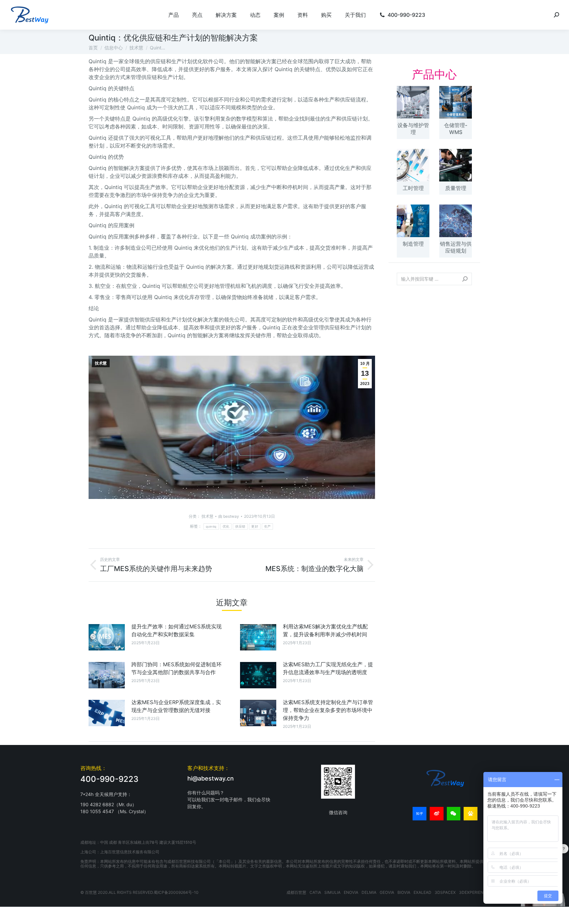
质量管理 (455, 188)
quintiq (211, 526)
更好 (254, 526)
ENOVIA (351, 892)
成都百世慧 (296, 892)
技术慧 (101, 363)
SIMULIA (332, 892)
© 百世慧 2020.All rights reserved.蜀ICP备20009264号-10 (139, 892)
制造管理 (413, 243)
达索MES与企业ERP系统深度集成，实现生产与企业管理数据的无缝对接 (176, 706)
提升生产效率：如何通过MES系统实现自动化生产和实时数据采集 (176, 630)
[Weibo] (437, 814)
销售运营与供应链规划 (456, 247)
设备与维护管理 (413, 128)
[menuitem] (173, 15)
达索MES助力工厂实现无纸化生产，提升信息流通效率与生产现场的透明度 (328, 668)
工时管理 (413, 188)
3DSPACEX (445, 892)
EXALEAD (422, 892)
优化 (226, 526)
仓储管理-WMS (455, 128)
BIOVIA (403, 892)
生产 (267, 526)
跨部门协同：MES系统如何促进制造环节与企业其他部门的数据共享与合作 (176, 668)
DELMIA (369, 892)
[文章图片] (107, 637)
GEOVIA (387, 892)
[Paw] (470, 814)
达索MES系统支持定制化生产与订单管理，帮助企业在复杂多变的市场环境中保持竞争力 (328, 710)
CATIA (315, 892)
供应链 (240, 526)
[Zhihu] (419, 814)
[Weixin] (454, 814)
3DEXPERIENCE (474, 892)
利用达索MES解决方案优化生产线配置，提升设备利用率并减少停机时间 (325, 630)
